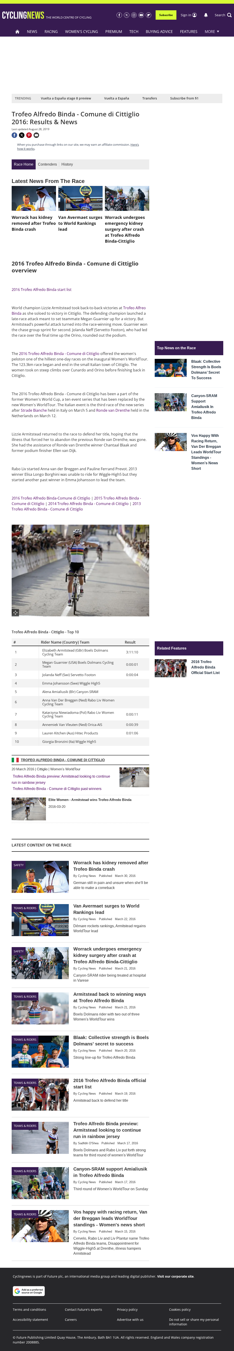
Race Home (23, 164)
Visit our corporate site (175, 1276)
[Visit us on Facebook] (119, 15)
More (210, 31)
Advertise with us (130, 1319)
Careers (71, 1319)
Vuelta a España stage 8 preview (66, 98)
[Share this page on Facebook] (14, 135)
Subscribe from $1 (184, 98)
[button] (223, 15)
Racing (51, 31)
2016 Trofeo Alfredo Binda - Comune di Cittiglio (59, 353)
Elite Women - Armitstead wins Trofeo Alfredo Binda (89, 800)
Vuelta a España (116, 98)
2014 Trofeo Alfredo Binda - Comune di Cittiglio (88, 503)
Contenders (47, 164)
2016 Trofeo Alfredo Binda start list (42, 289)
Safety (19, 865)
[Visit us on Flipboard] (148, 15)
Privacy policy (127, 1309)
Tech (133, 31)
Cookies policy (180, 1309)
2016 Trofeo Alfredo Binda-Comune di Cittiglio (51, 498)
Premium (113, 31)
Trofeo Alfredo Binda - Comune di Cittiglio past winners (57, 789)
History (67, 164)
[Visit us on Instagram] (134, 15)
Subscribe (166, 15)
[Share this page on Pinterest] (29, 135)
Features (188, 31)
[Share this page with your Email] (36, 135)
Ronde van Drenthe (113, 410)
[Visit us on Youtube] (141, 15)
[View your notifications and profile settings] (205, 15)
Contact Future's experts (83, 1309)
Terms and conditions (29, 1309)
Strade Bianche (34, 410)
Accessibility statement (30, 1319)
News (32, 31)
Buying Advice (159, 31)
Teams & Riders (25, 908)
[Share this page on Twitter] (21, 135)
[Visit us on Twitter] (126, 15)
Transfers (149, 98)
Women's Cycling (81, 31)
